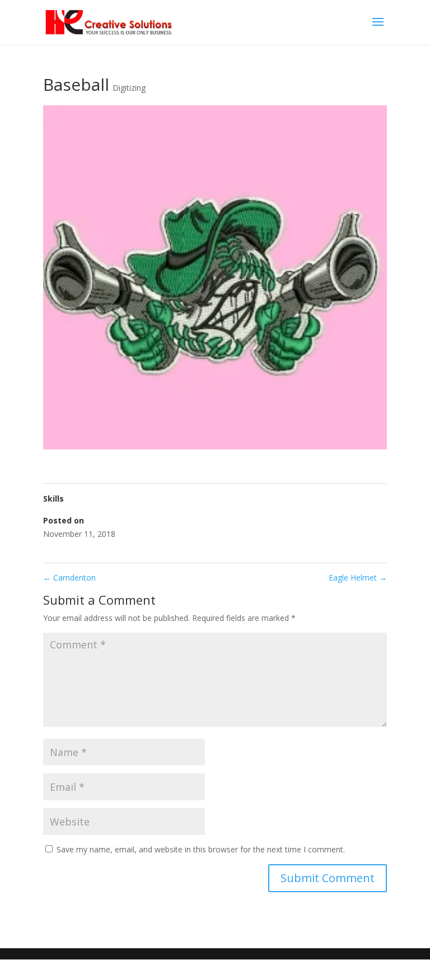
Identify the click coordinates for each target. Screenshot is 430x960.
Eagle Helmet (358, 577)
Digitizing (129, 87)
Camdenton (69, 577)
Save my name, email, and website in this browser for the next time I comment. (201, 849)
